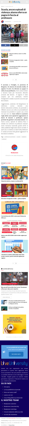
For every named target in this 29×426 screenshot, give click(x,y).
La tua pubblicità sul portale (12, 389)
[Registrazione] (14, 324)
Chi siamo (7, 387)
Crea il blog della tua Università (13, 398)
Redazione (8, 21)
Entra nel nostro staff (10, 392)
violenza (4, 139)
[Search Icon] (27, 2)
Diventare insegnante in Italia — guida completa (13, 198)
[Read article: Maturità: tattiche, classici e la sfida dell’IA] (4, 55)
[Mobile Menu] (2, 2)
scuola (18, 136)
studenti (24, 136)
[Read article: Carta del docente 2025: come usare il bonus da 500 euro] (4, 68)
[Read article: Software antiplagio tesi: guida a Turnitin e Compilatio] (4, 308)
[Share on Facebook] (5, 45)
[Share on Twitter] (14, 45)
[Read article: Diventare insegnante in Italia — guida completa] (4, 61)
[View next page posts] (16, 80)
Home (2, 6)
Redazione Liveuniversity (11, 406)
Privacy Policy (11, 425)
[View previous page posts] (13, 80)
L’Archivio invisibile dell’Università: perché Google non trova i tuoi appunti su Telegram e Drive (18, 302)
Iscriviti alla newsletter (10, 414)
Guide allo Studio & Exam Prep (10, 283)
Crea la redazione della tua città (13, 412)
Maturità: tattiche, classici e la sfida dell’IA (12, 181)
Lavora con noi (8, 395)
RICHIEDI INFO (16, 354)
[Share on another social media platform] (23, 45)
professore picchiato (10, 136)
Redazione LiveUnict (10, 404)
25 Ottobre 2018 (17, 21)
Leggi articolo (7, 297)
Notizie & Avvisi (6, 195)
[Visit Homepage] (14, 2)
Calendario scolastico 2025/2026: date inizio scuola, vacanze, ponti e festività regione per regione (12, 256)
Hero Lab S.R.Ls (12, 418)
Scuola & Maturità (9, 6)
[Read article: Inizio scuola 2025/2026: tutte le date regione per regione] (4, 74)
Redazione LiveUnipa (10, 409)
